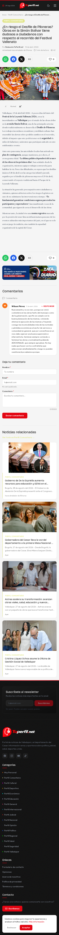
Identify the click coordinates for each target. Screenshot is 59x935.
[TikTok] (25, 755)
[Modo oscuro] (48, 5)
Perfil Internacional (12, 809)
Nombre (6, 367)
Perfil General (10, 804)
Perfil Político (10, 830)
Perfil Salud (9, 841)
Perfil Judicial (10, 814)
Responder (49, 306)
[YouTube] (18, 755)
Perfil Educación (11, 799)
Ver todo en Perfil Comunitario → (18, 437)
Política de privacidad (11, 881)
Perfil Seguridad (11, 846)
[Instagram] (11, 755)
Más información (36, 921)
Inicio (4, 15)
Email (5, 378)
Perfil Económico (12, 793)
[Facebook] (4, 755)
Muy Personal (10, 772)
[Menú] (55, 5)
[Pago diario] (29, 273)
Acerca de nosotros (11, 877)
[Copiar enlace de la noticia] (29, 59)
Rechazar (11, 927)
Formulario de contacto (13, 867)
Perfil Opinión (10, 825)
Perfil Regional (10, 836)
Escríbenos (14, 908)
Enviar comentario (15, 415)
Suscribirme (44, 703)
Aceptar (26, 927)
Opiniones (7, 872)
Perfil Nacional (10, 820)
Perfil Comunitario (15, 15)
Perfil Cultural (10, 783)
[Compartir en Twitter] (21, 59)
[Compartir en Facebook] (13, 59)
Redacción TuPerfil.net (14, 47)
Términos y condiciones (13, 886)
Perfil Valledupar (11, 851)
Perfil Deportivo (11, 788)
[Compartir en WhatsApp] (5, 59)
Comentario (8, 391)
